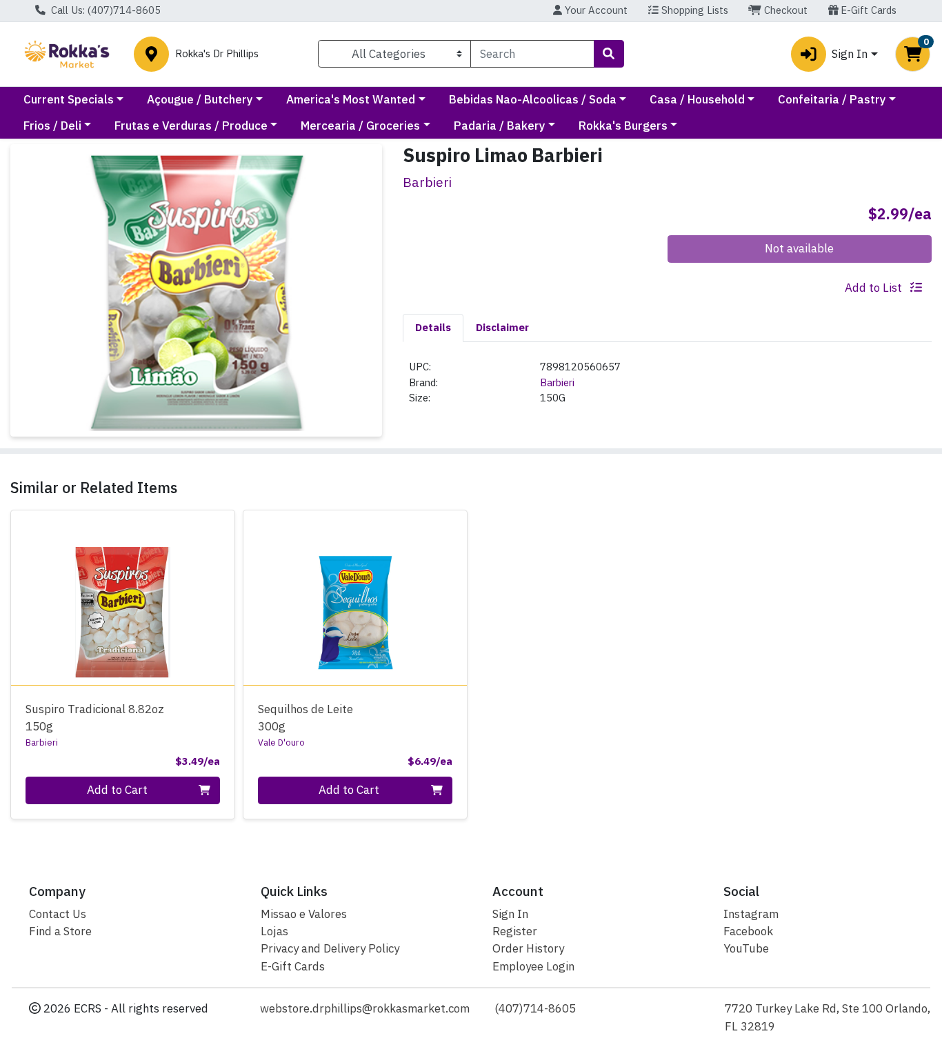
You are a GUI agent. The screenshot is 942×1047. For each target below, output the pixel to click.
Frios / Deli (52, 125)
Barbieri (557, 382)
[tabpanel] (667, 388)
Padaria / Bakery (499, 125)
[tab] (433, 327)
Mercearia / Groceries (360, 125)
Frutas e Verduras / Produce (191, 125)
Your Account (595, 10)
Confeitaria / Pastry (832, 99)
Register (514, 931)
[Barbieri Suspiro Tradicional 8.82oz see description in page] (123, 598)
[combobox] (532, 54)
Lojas (274, 931)
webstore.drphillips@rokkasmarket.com (365, 1008)
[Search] (609, 54)
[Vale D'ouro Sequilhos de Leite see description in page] (354, 598)
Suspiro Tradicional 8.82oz (95, 717)
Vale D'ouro (281, 742)
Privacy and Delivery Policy (330, 948)
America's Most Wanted (350, 99)
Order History (528, 948)
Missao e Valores (304, 913)
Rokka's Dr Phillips (217, 54)
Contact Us (57, 913)
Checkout (784, 10)
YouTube (746, 948)
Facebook (748, 931)
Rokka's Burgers (623, 125)
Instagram (751, 913)
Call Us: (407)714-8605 (104, 10)
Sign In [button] (850, 53)
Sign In (510, 913)
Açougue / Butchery (200, 99)
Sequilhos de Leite (305, 717)
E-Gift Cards (867, 10)
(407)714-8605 (535, 1008)
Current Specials (68, 99)
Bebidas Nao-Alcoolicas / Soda (533, 99)
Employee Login (533, 966)
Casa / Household (697, 99)
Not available (799, 248)
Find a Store (60, 931)
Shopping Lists (693, 10)
